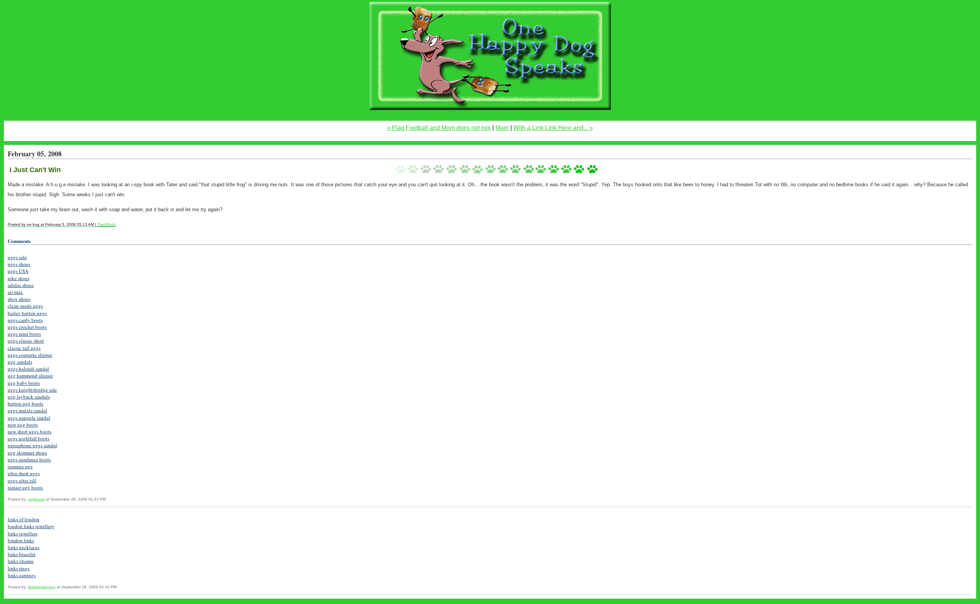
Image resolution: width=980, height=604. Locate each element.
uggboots (36, 499)
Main (502, 128)
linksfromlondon (42, 587)
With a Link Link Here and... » (553, 128)
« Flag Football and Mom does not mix (439, 128)
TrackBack (106, 224)
